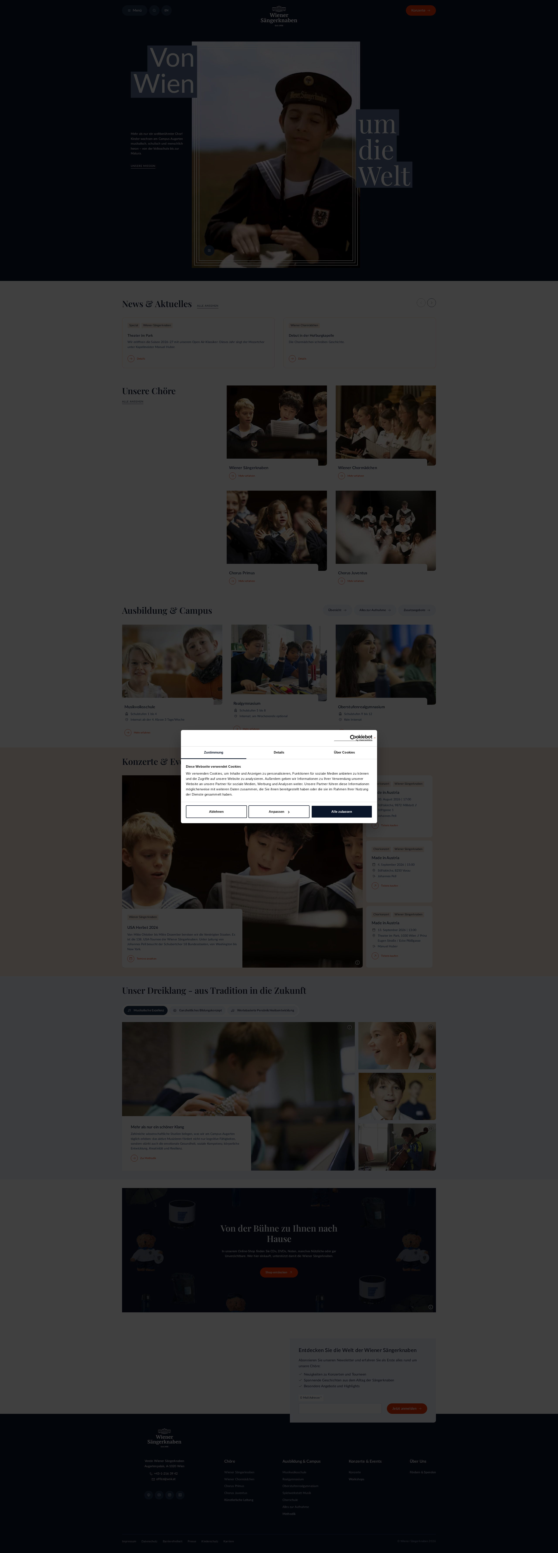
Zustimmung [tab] (213, 752)
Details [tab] (279, 752)
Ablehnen (216, 811)
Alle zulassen (341, 811)
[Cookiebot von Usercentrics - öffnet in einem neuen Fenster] (353, 738)
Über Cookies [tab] (344, 752)
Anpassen (276, 811)
